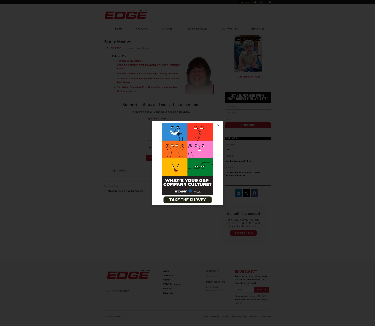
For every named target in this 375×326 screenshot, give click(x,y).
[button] (218, 125)
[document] (187, 163)
